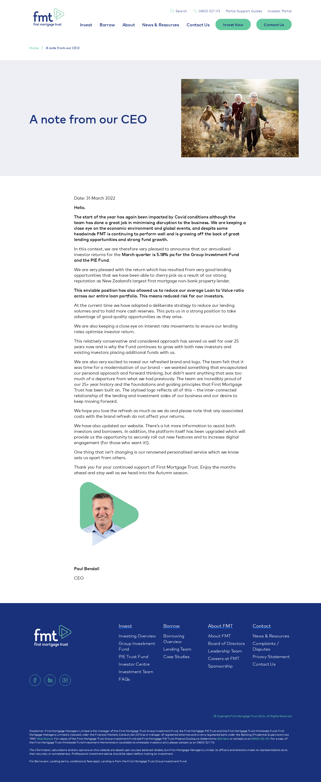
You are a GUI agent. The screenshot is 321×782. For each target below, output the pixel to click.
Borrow (107, 24)
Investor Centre (134, 664)
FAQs (124, 679)
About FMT (219, 635)
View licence (45, 738)
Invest (86, 24)
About (128, 24)
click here (223, 738)
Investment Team (136, 671)
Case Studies (176, 656)
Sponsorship (220, 665)
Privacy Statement (271, 656)
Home (34, 48)
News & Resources (160, 24)
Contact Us (198, 24)
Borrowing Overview (173, 638)
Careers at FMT (223, 658)
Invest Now (233, 24)
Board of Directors (226, 643)
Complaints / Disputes (266, 646)
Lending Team (177, 649)
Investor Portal (280, 11)
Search (181, 11)
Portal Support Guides (244, 11)
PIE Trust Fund (133, 656)
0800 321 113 (209, 11)
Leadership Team (225, 650)
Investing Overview (137, 635)
